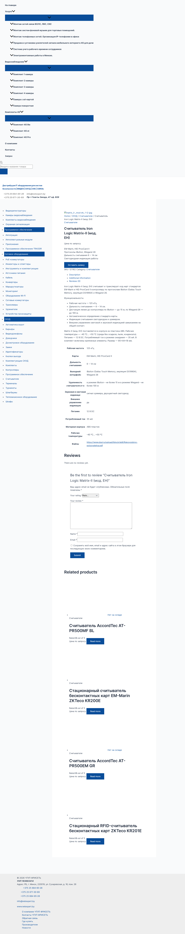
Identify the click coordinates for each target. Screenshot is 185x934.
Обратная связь (30, 918)
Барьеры (10, 329)
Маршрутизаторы (14, 286)
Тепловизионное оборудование (21, 397)
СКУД (7, 319)
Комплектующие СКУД (17, 361)
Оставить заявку (76, 265)
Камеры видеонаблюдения (19, 215)
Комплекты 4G (12, 112)
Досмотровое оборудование (20, 342)
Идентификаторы (14, 351)
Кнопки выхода (13, 356)
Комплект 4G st (21, 131)
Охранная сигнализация (18, 224)
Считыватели (12, 379)
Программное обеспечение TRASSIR (24, 248)
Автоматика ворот (15, 324)
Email (73, 540)
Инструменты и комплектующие (22, 268)
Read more (95, 641)
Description (74, 274)
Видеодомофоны (14, 333)
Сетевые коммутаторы (17, 300)
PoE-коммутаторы (15, 259)
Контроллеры (12, 370)
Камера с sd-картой (23, 99)
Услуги (8, 11)
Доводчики (11, 338)
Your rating (76, 495)
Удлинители (11, 309)
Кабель (9, 277)
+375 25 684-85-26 (14, 194)
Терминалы (11, 383)
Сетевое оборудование (16, 254)
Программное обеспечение (18, 229)
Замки (9, 347)
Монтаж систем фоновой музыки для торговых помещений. (44, 30)
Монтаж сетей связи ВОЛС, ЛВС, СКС (32, 24)
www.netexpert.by (25, 906)
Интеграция (11, 235)
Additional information (79, 278)
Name (73, 534)
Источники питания (15, 273)
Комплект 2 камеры (23, 80)
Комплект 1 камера (23, 74)
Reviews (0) (74, 281)
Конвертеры (12, 282)
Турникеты (11, 388)
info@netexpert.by (35, 194)
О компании (11, 143)
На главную (10, 5)
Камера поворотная (23, 105)
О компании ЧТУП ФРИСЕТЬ (36, 911)
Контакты (10, 149)
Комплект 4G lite (21, 124)
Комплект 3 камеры (23, 87)
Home (67, 216)
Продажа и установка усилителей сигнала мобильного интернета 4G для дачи (53, 43)
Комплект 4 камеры (23, 93)
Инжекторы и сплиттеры (18, 264)
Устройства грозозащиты (18, 314)
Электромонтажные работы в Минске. (33, 55)
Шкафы (9, 401)
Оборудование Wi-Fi (16, 295)
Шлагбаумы (11, 392)
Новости (26, 927)
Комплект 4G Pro (22, 137)
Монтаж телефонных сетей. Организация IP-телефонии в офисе (46, 36)
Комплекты (11, 365)
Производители (30, 924)
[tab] (106, 274)
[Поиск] (4, 171)
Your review (76, 501)
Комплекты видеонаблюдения (20, 219)
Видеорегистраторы (16, 210)
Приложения (12, 244)
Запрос (8, 156)
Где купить (27, 921)
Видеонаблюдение (14, 61)
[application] (13, 11)
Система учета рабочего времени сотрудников (37, 49)
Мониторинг (12, 291)
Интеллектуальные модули (19, 239)
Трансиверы (12, 304)
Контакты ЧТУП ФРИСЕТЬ (35, 915)
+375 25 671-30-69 (14, 197)
